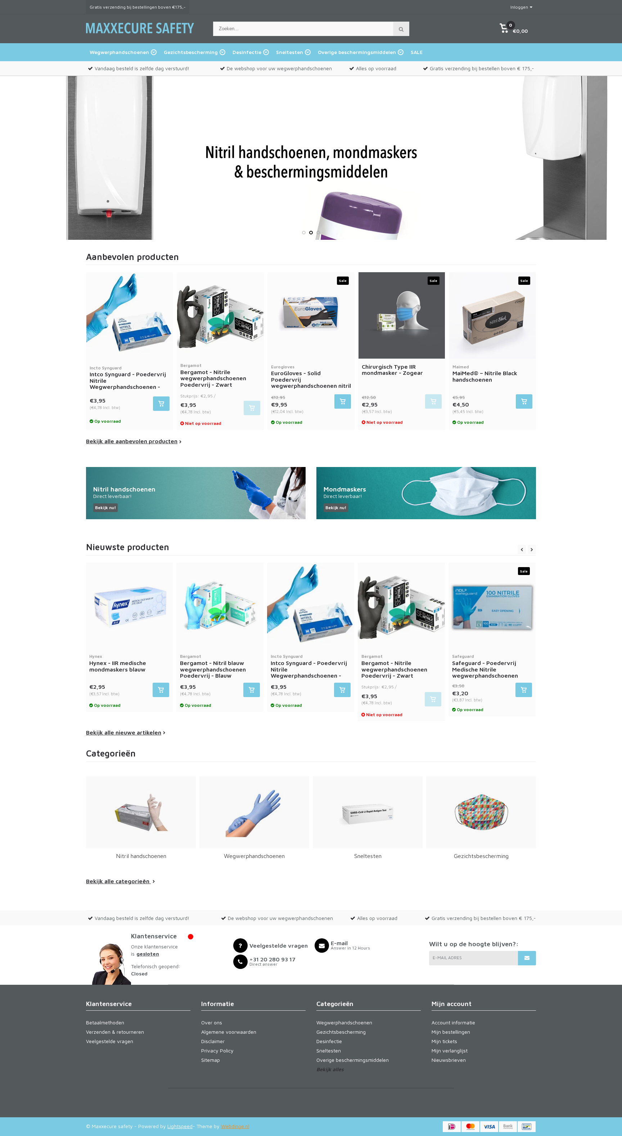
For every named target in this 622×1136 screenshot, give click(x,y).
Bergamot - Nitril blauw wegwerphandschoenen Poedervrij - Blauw (213, 666)
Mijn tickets (444, 1041)
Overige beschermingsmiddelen (357, 52)
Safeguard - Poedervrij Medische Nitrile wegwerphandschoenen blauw (485, 669)
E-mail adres (447, 957)
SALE (417, 52)
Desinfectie (247, 52)
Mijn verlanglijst (450, 1050)
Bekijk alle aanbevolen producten (131, 441)
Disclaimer (213, 1041)
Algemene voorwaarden (228, 1032)
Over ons (211, 1022)
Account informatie (453, 1022)
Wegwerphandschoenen (119, 52)
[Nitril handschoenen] (196, 493)
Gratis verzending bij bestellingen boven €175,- (138, 7)
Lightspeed (180, 1126)
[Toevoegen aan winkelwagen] (161, 403)
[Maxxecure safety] (140, 37)
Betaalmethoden (105, 1022)
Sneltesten (289, 52)
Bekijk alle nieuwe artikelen (123, 732)
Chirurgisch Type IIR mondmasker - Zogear (392, 369)
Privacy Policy (217, 1050)
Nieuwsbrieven (449, 1060)
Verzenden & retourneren (115, 1032)
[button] (513, 28)
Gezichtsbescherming (191, 52)
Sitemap (210, 1060)
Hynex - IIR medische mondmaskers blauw (117, 663)
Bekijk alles (330, 1069)
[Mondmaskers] (426, 493)
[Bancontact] (527, 1126)
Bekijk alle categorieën (118, 881)
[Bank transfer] (508, 1126)
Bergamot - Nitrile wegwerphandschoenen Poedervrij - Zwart (213, 375)
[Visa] (489, 1126)
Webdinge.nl (235, 1126)
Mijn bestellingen (451, 1032)
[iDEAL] (452, 1126)
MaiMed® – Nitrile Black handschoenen (484, 373)
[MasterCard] (470, 1126)
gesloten (147, 954)
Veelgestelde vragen (109, 1041)
